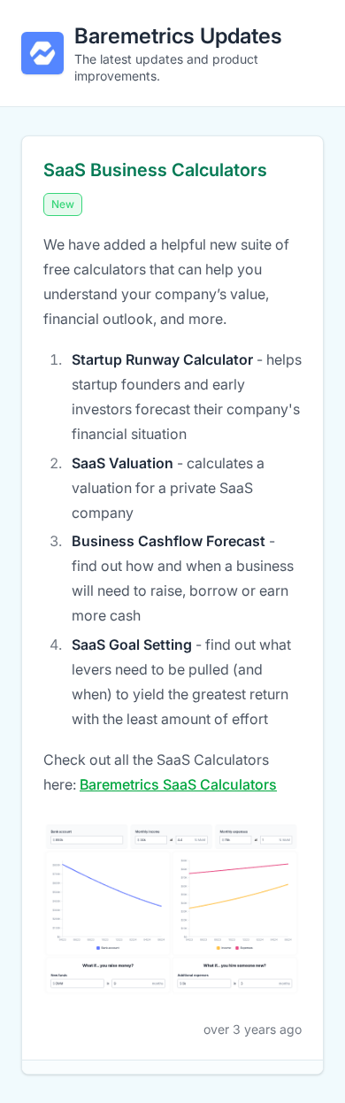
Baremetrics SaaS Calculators (178, 784)
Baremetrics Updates (178, 36)
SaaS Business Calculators (155, 170)
